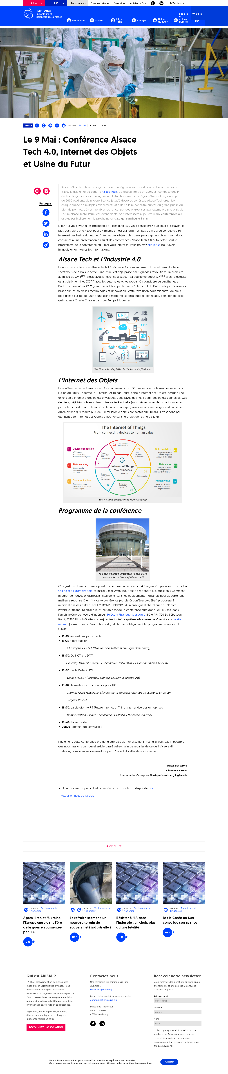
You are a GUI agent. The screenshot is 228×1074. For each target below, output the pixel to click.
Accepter (169, 1061)
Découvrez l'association (46, 1027)
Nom (156, 1019)
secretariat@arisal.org (101, 989)
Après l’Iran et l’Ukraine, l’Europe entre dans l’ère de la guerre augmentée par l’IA (42, 925)
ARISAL (82, 125)
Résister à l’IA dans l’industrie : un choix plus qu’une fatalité (136, 922)
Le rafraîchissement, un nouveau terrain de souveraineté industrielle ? (91, 922)
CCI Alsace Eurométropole (75, 591)
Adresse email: (161, 996)
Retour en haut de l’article (77, 795)
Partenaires (77, 3)
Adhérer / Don (138, 3)
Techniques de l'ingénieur (44, 909)
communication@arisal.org (104, 1000)
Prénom (158, 1007)
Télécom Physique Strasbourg (126, 614)
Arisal (34, 3)
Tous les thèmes (100, 3)
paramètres (146, 1063)
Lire (28, 941)
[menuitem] (34, 3)
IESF (56, 3)
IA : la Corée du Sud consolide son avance (180, 920)
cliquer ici (154, 245)
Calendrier (120, 3)
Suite (198, 14)
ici (151, 788)
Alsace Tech (109, 191)
